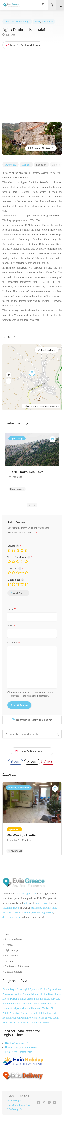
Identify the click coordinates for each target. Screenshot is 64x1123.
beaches (36, 912)
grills (54, 907)
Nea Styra (15, 1013)
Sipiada (40, 1017)
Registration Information (17, 966)
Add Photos (19, 593)
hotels (26, 903)
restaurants (36, 907)
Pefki (36, 1013)
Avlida (26, 994)
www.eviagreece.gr (26, 893)
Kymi (37, 21)
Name (11, 609)
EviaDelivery (12, 955)
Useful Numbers (13, 971)
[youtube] (55, 1103)
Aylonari (35, 994)
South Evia (47, 21)
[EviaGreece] (11, 5)
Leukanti (26, 1003)
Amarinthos (16, 994)
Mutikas (46, 1008)
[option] (32, 463)
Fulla (37, 998)
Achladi (6, 989)
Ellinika (22, 998)
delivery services (11, 917)
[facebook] (38, 1103)
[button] (8, 375)
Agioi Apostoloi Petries (35, 989)
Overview (10, 164)
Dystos (14, 998)
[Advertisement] (32, 89)
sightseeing (47, 912)
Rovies (32, 1017)
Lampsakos (15, 1003)
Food (7, 934)
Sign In (42, 5)
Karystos (55, 998)
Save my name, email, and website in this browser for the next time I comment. (32, 694)
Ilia (42, 998)
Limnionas (44, 1003)
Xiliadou (36, 1022)
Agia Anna (17, 989)
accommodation (10, 907)
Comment (13, 642)
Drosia (6, 998)
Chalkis (57, 994)
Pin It (49, 761)
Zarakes (45, 1022)
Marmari (37, 1008)
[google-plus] (49, 1103)
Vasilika (18, 1022)
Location (41, 164)
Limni (34, 1003)
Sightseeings (23, 21)
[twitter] (44, 1103)
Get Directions (48, 349)
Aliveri (6, 994)
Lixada (53, 1003)
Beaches (9, 944)
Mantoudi (27, 1008)
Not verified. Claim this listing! (33, 719)
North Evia (27, 1013)
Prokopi (15, 1017)
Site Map (9, 961)
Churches (10, 21)
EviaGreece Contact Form (18, 1051)
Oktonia (10, 34)
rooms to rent (41, 903)
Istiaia (47, 998)
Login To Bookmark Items (34, 751)
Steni (11, 1022)
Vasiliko (27, 1022)
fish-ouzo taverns (11, 912)
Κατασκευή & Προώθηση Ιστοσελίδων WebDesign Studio (19, 1105)
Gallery (26, 164)
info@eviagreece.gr (18, 1043)
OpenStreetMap (40, 406)
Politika (47, 1013)
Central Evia (46, 994)
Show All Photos (40, 148)
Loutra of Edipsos (12, 1008)
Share (16, 761)
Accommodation (13, 939)
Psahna (24, 1017)
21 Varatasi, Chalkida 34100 (22, 1047)
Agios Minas (54, 989)
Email (11, 626)
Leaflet (26, 406)
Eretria (30, 998)
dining (27, 912)
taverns (47, 907)
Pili (41, 1013)
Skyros (49, 1017)
